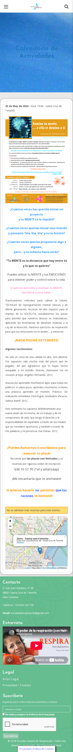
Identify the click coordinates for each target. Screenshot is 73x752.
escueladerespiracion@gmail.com (30, 613)
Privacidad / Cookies (17, 685)
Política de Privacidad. (42, 714)
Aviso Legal (11, 679)
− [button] (10, 526)
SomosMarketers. (51, 745)
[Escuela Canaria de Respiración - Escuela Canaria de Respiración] (36, 6)
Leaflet (27, 567)
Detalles (20, 542)
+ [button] (10, 521)
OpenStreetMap (49, 567)
